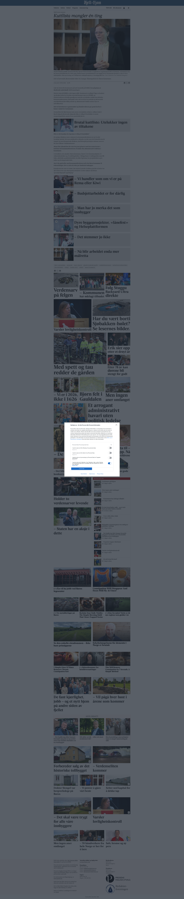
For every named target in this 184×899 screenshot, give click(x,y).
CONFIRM (81, 468)
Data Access (92, 473)
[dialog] (92, 449)
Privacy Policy (100, 473)
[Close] (117, 425)
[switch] (110, 448)
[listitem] (92, 445)
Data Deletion (84, 473)
